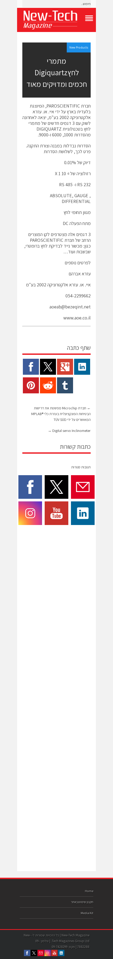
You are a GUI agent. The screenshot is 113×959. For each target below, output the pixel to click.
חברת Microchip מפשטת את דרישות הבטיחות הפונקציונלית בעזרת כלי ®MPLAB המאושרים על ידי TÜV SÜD (61, 414)
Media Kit (87, 913)
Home (89, 891)
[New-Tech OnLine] (56, 20)
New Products (78, 47)
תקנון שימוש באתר (82, 902)
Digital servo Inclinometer (69, 430)
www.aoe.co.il (77, 318)
